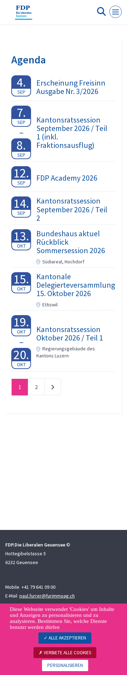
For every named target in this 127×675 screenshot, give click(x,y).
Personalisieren (65, 665)
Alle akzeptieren (67, 638)
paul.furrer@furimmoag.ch (47, 596)
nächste (53, 388)
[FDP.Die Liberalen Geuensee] (23, 15)
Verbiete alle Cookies (67, 653)
